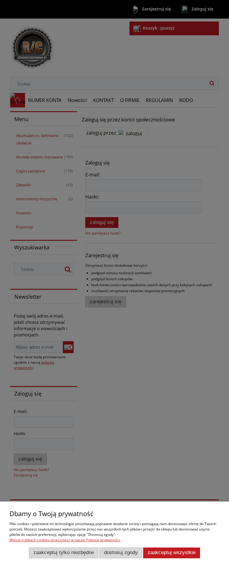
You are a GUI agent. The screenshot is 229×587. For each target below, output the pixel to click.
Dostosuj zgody (121, 552)
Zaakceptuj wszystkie (172, 552)
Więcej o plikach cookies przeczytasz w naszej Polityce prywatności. (65, 539)
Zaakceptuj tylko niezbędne (63, 552)
